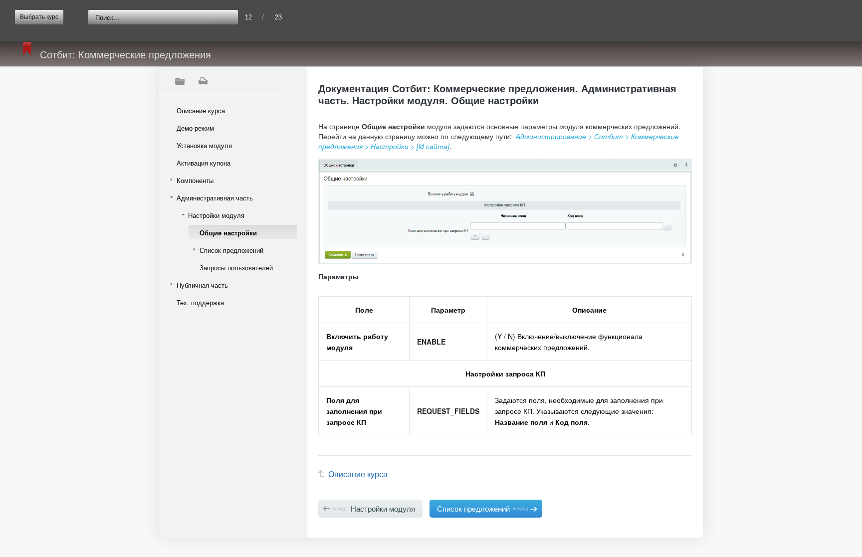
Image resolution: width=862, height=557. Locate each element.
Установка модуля (204, 145)
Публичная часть (202, 285)
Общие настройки (228, 232)
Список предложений (231, 250)
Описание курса (201, 110)
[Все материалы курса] (180, 81)
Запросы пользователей (236, 267)
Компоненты (195, 180)
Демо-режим (195, 128)
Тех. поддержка (200, 302)
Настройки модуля (216, 215)
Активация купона (203, 163)
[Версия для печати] (203, 81)
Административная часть (215, 197)
